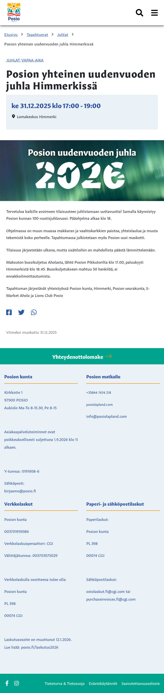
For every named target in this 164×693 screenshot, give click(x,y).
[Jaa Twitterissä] (21, 312)
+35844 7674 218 (98, 392)
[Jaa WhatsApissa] (34, 312)
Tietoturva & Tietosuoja (65, 683)
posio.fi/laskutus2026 (39, 646)
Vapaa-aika (32, 59)
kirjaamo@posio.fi (20, 490)
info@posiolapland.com (106, 416)
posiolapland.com (99, 404)
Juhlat (13, 59)
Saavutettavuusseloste (141, 683)
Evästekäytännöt (103, 683)
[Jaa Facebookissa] (9, 312)
